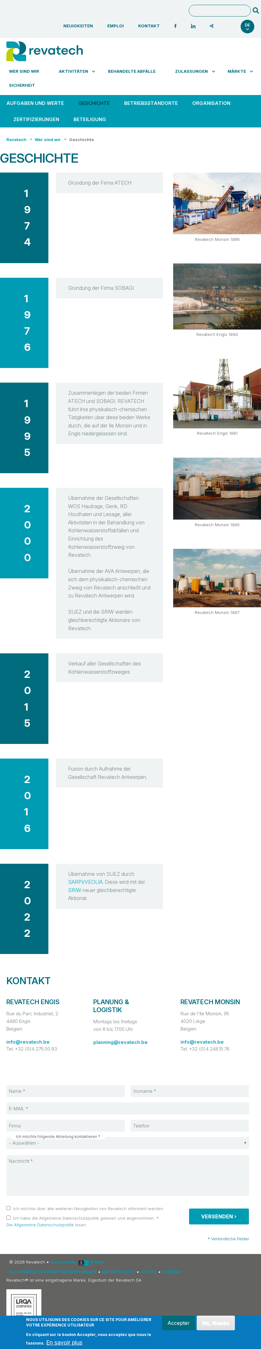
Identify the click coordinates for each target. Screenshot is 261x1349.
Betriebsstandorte (151, 103)
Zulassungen (191, 71)
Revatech (16, 139)
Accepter (178, 1323)
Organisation (211, 103)
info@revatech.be (28, 1042)
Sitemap (172, 1271)
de (247, 25)
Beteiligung (90, 119)
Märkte (237, 71)
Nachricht (24, 1155)
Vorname (148, 1085)
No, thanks (215, 1323)
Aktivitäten (73, 71)
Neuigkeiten (78, 25)
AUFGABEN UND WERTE (35, 103)
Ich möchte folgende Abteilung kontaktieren (56, 1136)
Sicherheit (22, 85)
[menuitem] (27, 71)
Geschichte (94, 103)
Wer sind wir (24, 71)
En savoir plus (64, 1343)
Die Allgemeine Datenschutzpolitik (40, 1224)
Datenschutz (118, 1271)
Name (21, 1085)
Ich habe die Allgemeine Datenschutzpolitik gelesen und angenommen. (84, 1218)
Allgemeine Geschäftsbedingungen (52, 1271)
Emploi (115, 25)
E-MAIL (22, 1102)
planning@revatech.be (120, 1042)
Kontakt (149, 25)
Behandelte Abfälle (132, 71)
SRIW (74, 890)
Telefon (147, 1119)
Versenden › (218, 1216)
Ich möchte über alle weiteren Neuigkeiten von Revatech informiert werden (88, 1208)
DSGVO (149, 1271)
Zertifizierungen (36, 119)
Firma (21, 1119)
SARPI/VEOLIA (85, 882)
